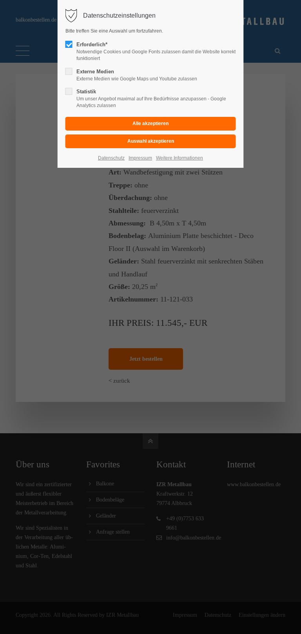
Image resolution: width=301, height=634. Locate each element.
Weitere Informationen (179, 158)
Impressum (140, 158)
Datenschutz (111, 158)
